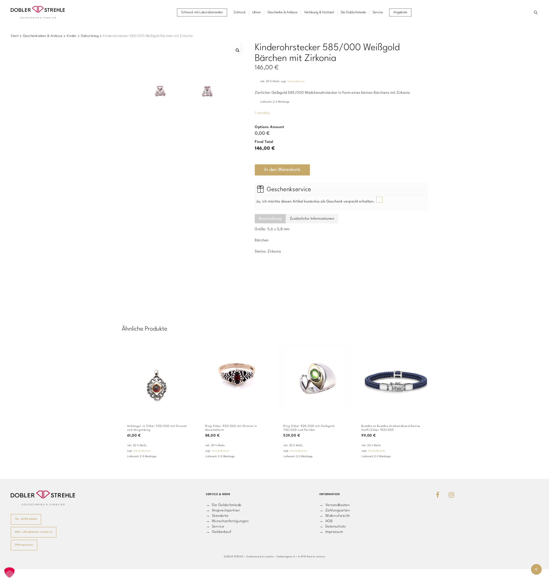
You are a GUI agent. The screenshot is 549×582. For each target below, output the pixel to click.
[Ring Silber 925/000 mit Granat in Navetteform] (237, 377)
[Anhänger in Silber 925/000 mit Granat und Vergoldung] (159, 377)
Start (15, 36)
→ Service (215, 526)
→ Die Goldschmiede (223, 505)
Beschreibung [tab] (270, 219)
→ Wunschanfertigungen (227, 521)
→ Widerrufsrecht (334, 516)
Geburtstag (90, 36)
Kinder (72, 36)
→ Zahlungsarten (334, 510)
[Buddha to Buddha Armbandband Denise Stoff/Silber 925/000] (393, 377)
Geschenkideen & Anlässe (43, 36)
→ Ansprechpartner (223, 510)
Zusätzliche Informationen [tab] (312, 219)
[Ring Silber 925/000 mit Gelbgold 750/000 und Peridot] (315, 377)
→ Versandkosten (334, 505)
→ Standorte (217, 516)
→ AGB (326, 521)
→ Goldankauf (218, 532)
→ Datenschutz (332, 526)
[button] (237, 50)
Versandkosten (296, 81)
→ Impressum (331, 532)
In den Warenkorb (282, 170)
